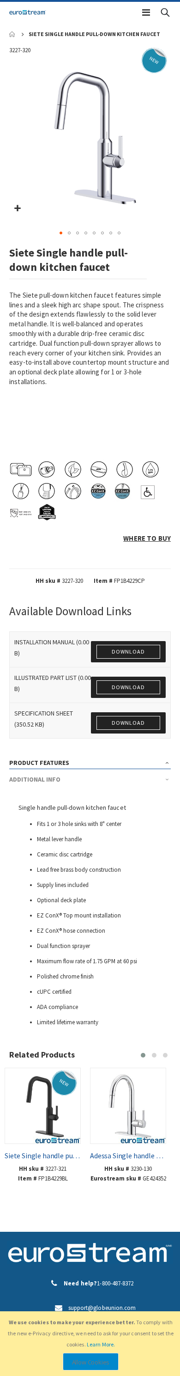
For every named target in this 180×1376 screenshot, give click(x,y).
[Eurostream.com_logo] (27, 12)
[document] (90, 1343)
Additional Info (34, 779)
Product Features (39, 762)
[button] (17, 209)
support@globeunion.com (102, 1308)
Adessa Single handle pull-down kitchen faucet (128, 1155)
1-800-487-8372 (115, 1283)
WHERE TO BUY (147, 538)
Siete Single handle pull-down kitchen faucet (43, 1155)
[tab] (90, 760)
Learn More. (101, 1344)
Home (12, 34)
